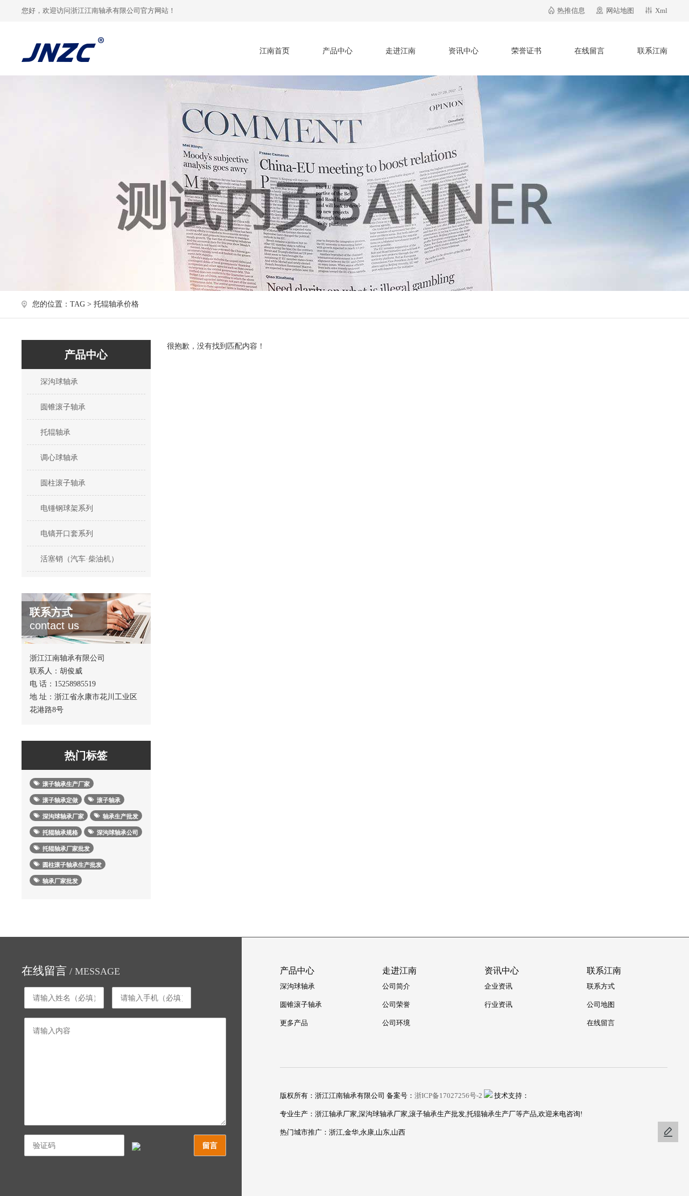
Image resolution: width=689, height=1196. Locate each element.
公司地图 (601, 1004)
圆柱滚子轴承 (62, 483)
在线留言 (589, 51)
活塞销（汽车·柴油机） (78, 559)
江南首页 (274, 51)
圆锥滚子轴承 (62, 407)
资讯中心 (463, 51)
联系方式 (601, 986)
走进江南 (400, 51)
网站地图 (620, 10)
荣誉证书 (526, 51)
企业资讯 (498, 986)
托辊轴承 (54, 432)
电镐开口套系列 (65, 534)
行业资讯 (498, 1004)
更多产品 (294, 1023)
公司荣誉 (396, 1004)
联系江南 (652, 51)
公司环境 (396, 1023)
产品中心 (337, 51)
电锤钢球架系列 (65, 508)
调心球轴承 (58, 458)
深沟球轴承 (58, 382)
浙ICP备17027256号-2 (448, 1095)
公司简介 (396, 986)
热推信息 (571, 10)
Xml (661, 10)
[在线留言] (668, 1132)
